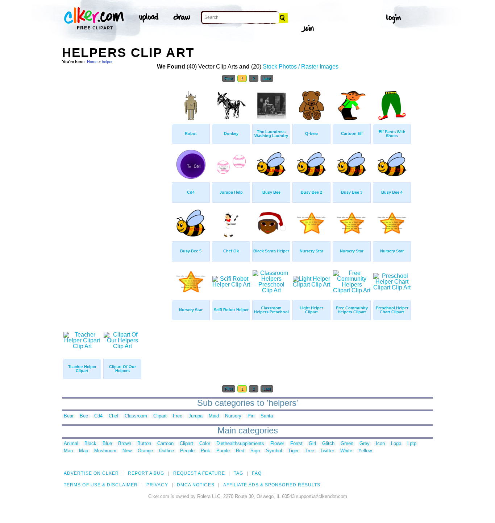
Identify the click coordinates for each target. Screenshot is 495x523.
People (187, 451)
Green (347, 443)
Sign (255, 451)
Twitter (327, 451)
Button (144, 443)
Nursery (233, 416)
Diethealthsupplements (240, 443)
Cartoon (165, 443)
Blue (107, 443)
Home (92, 61)
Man (68, 451)
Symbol (274, 451)
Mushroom (105, 451)
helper (107, 61)
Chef (113, 416)
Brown (124, 443)
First (229, 78)
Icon (380, 443)
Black (90, 443)
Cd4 (98, 416)
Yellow (365, 451)
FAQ (256, 473)
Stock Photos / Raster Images (300, 66)
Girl (312, 443)
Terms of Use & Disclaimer (101, 484)
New (127, 451)
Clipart (160, 416)
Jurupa (195, 416)
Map (83, 451)
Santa (267, 416)
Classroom (136, 416)
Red (240, 451)
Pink (205, 451)
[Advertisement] (116, 195)
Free (177, 416)
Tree (309, 451)
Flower (277, 443)
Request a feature (199, 473)
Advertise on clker (91, 473)
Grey (364, 443)
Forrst (296, 443)
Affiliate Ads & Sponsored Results (272, 484)
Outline (166, 451)
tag (238, 473)
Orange (145, 451)
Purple (223, 451)
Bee (84, 416)
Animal (71, 443)
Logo (396, 443)
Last (267, 78)
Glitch (328, 443)
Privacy (157, 484)
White (346, 451)
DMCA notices (196, 484)
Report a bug (146, 473)
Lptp (411, 443)
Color (204, 443)
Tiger (293, 451)
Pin (251, 416)
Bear (69, 416)
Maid (214, 416)
